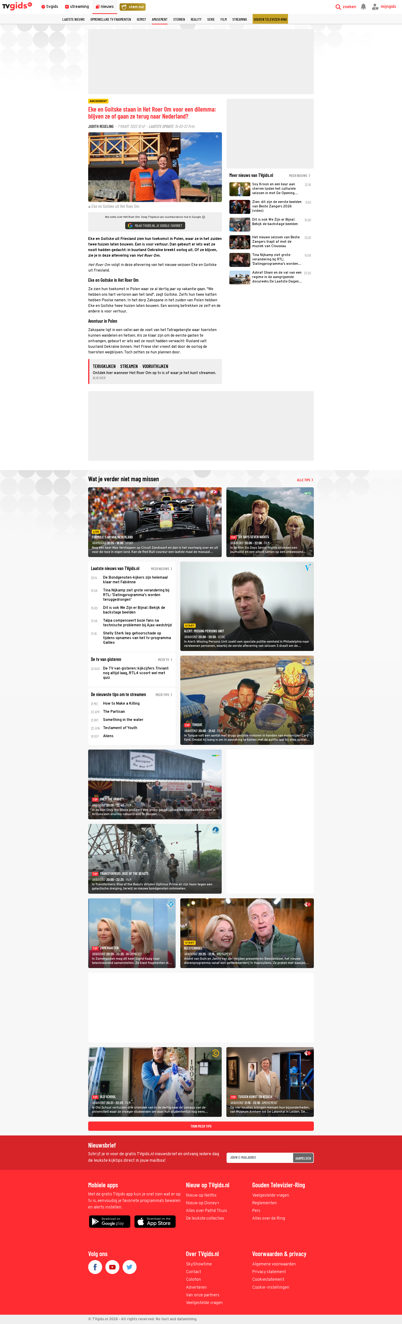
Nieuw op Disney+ (203, 1203)
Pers (256, 1211)
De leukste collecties (205, 1218)
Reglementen (264, 1203)
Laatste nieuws (73, 19)
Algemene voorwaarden (274, 1264)
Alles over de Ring (268, 1218)
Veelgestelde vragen (270, 1195)
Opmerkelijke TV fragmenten (110, 19)
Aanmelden (303, 1158)
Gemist (141, 19)
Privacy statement (269, 1272)
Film (224, 19)
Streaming (239, 19)
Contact (193, 1272)
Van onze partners (202, 1295)
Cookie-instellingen (270, 1287)
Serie (211, 19)
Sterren (179, 19)
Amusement (160, 19)
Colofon (193, 1279)
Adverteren (196, 1287)
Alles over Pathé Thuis (206, 1211)
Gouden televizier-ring (270, 19)
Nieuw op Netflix (201, 1195)
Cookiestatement (268, 1279)
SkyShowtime (199, 1264)
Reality (196, 19)
